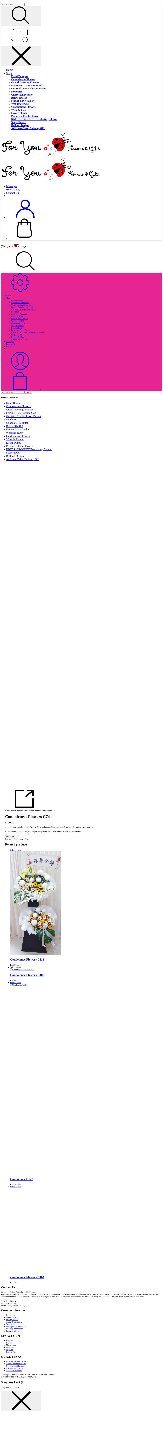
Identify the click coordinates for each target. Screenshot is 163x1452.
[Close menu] (21, 56)
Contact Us (12, 192)
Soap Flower (18, 122)
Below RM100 (19, 97)
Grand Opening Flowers (25, 82)
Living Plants (19, 112)
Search (28, 392)
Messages (11, 186)
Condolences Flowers (23, 79)
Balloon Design (20, 125)
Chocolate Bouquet (22, 94)
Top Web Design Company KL (23, 1377)
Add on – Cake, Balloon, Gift (28, 128)
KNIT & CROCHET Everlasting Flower (34, 119)
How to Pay (13, 189)
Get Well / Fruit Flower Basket (28, 88)
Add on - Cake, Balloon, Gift (22, 459)
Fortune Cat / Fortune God (26, 85)
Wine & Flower (20, 109)
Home (9, 69)
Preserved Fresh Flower (24, 116)
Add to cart (10, 837)
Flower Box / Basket (22, 100)
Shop (9, 73)
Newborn (16, 91)
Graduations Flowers (23, 106)
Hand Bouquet (19, 76)
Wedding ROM (20, 103)
